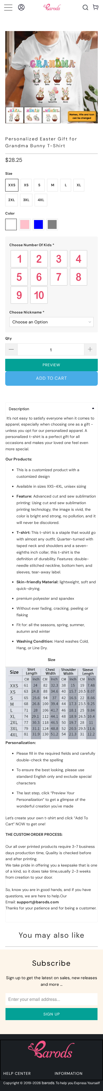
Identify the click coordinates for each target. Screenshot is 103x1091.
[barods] (52, 7)
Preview (51, 364)
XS (26, 185)
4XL (41, 200)
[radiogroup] (51, 277)
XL (79, 185)
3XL (26, 200)
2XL (11, 200)
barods (48, 1082)
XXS (11, 185)
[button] (51, 245)
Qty (8, 338)
